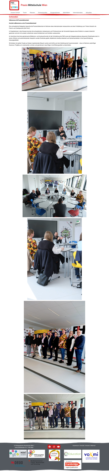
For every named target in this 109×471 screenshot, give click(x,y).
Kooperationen (55, 12)
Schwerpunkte (42, 12)
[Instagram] (54, 447)
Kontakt (82, 445)
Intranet (87, 445)
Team (25, 12)
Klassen (32, 12)
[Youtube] (58, 447)
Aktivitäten (66, 12)
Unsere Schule (15, 12)
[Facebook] (50, 447)
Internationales (78, 12)
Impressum (76, 445)
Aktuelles (89, 12)
